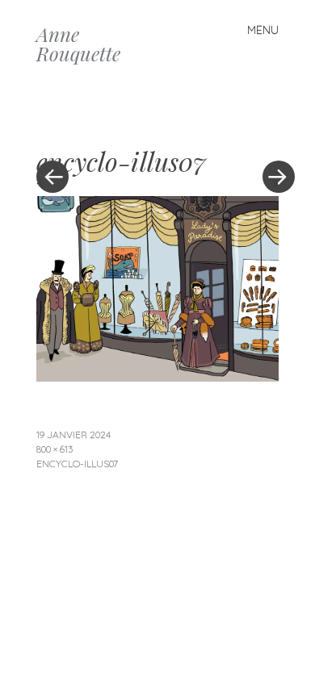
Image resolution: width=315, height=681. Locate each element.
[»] (270, 128)
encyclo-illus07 (77, 463)
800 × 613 (54, 449)
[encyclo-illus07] (157, 376)
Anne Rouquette (78, 43)
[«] (97, 128)
